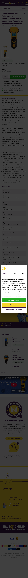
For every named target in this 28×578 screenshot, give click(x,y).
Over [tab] (23, 273)
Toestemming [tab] (5, 273)
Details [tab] (14, 273)
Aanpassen (13, 304)
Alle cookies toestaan (14, 300)
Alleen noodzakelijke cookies (14, 309)
